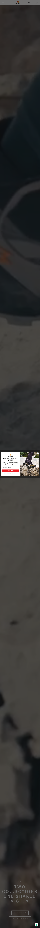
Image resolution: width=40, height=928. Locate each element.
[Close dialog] (38, 453)
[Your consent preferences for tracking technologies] (36, 924)
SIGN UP (10, 471)
